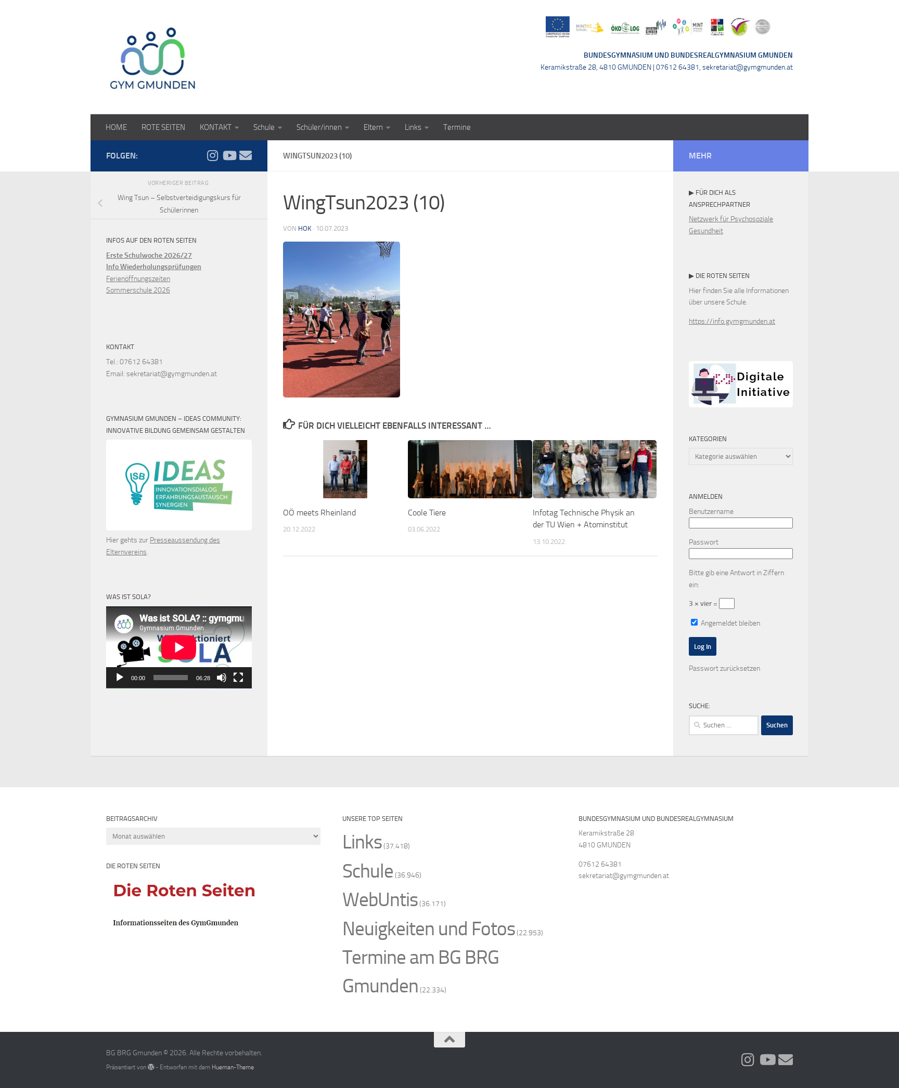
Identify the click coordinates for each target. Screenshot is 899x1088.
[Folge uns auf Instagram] (212, 155)
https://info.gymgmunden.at (732, 321)
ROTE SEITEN (163, 127)
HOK (304, 228)
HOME (116, 127)
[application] (179, 647)
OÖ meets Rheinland (319, 513)
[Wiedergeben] (119, 677)
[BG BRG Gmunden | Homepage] (153, 57)
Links (413, 127)
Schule (264, 127)
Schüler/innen (319, 127)
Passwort (703, 542)
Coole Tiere (427, 513)
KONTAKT (216, 127)
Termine (457, 127)
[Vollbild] (238, 677)
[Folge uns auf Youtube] (229, 155)
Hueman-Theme (233, 1067)
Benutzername (711, 511)
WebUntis (380, 899)
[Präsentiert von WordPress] (151, 1067)
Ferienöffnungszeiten (138, 278)
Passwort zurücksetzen (724, 668)
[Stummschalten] (221, 677)
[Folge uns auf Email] (245, 155)
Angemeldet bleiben (729, 623)
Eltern (373, 127)
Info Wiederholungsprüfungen (153, 266)
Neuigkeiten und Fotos (428, 929)
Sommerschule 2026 (138, 290)
